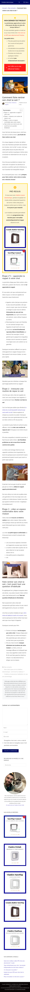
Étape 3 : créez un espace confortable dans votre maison (12, 121)
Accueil (4, 8)
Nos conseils (12, 8)
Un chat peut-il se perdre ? (10, 969)
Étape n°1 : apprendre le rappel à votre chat (12, 113)
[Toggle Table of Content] (20, 110)
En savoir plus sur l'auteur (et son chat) (15, 805)
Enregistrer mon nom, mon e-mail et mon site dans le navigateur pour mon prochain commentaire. (15, 743)
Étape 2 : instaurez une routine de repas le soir (13, 117)
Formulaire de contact (15, 986)
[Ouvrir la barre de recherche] (19, 2)
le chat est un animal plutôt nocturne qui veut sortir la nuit (14, 410)
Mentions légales (23, 984)
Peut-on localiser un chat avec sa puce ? (14, 976)
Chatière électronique (7, 2)
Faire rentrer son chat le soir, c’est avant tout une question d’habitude (13, 126)
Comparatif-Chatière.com (11, 984)
